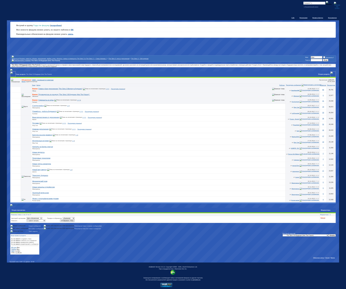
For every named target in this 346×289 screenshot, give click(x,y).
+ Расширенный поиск (311, 6)
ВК (72, 30)
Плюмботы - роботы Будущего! (44, 111)
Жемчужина (36, 107)
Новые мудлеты (38, 152)
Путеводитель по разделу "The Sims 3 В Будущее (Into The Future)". (64, 95)
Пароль (307, 60)
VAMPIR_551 (295, 148)
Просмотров (331, 85)
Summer (34, 113)
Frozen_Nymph (294, 119)
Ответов (323, 85)
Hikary (34, 91)
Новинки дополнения (40, 129)
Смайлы (13, 249)
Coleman (296, 160)
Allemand (35, 96)
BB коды (14, 247)
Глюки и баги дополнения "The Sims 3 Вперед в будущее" (60, 89)
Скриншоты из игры (46, 100)
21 (323, 101)
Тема (33, 85)
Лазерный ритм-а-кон (40, 193)
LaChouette (295, 113)
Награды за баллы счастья (42, 147)
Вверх (333, 257)
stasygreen (295, 171)
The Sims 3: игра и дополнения (119, 58)
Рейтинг (282, 85)
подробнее (56, 25)
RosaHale (296, 125)
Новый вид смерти (39, 170)
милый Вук (295, 165)
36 (323, 118)
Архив (327, 257)
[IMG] (13, 251)
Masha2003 (295, 136)
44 (323, 130)
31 (323, 124)
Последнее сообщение (293, 85)
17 (323, 136)
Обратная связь (318, 257)
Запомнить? (329, 57)
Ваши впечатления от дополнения (45, 117)
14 (323, 107)
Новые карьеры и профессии (43, 187)
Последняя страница (118, 89)
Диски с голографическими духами (45, 199)
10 (323, 142)
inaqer (297, 177)
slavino (34, 172)
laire (298, 130)
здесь (70, 34)
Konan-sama (36, 200)
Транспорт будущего (40, 175)
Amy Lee (35, 125)
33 (323, 112)
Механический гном (39, 181)
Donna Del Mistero (294, 154)
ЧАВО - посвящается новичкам (43, 80)
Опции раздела (324, 74)
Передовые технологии (41, 158)
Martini (24, 81)
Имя (306, 57)
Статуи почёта (38, 106)
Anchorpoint (295, 101)
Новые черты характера (41, 164)
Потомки (35, 123)
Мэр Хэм (296, 107)
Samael (34, 102)
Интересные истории (40, 141)
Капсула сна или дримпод (42, 135)
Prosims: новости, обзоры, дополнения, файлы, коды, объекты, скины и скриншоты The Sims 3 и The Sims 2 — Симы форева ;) (63, 58)
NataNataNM (295, 90)
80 (323, 90)
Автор (38, 85)
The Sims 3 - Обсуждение (140, 58)
